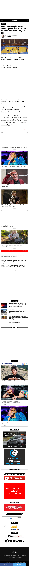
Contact (15, 555)
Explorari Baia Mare (10, 255)
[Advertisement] (14, 9)
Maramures (19, 255)
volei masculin (14, 256)
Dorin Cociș (8, 36)
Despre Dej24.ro (9, 555)
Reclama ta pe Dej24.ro (22, 555)
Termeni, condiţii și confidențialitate (15, 557)
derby (3, 255)
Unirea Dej (4, 256)
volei (9, 256)
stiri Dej (25, 255)
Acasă (4, 555)
